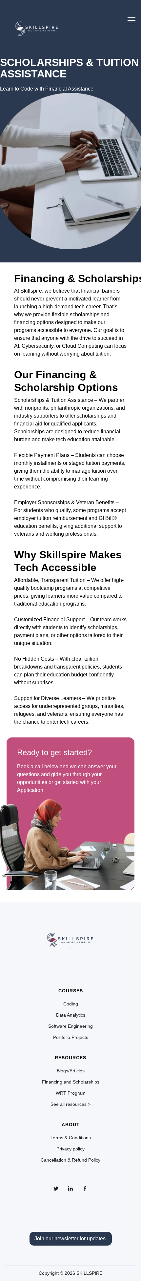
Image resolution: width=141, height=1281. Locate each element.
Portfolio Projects (70, 1037)
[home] (36, 27)
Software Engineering (70, 1026)
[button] (131, 20)
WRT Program (71, 1093)
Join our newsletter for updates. (70, 1238)
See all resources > (70, 1104)
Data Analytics (70, 1015)
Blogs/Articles (71, 1070)
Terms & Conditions (70, 1137)
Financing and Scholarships (70, 1082)
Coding (70, 1003)
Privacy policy (70, 1148)
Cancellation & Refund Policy (70, 1160)
